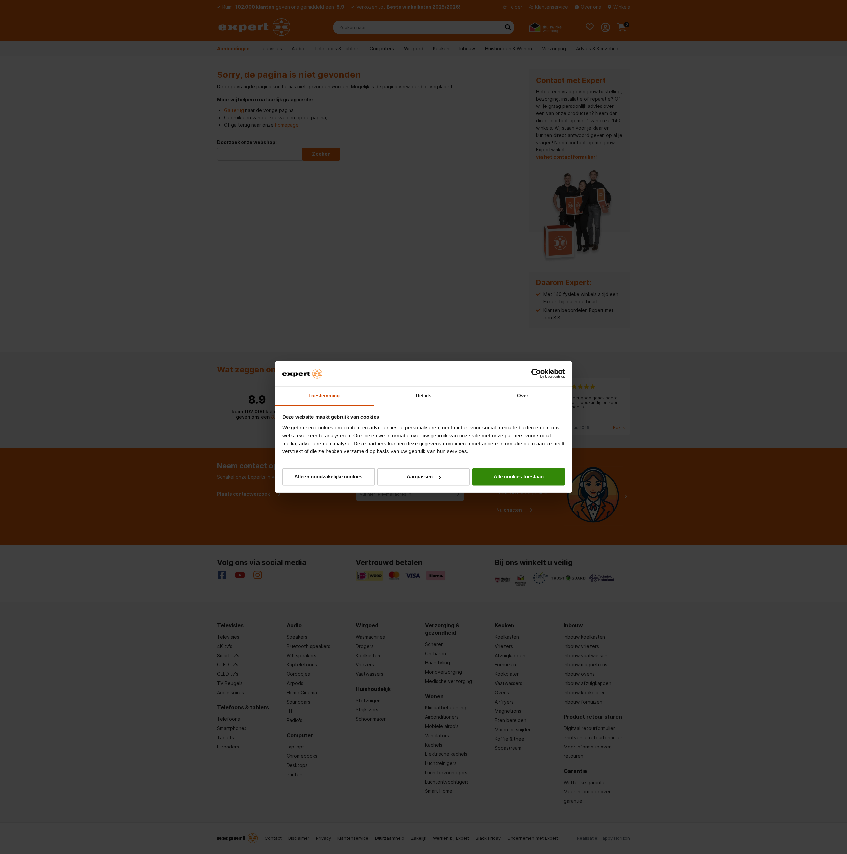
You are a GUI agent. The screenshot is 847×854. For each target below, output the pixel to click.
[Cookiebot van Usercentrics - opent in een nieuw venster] (536, 374)
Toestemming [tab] (324, 395)
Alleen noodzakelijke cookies (328, 477)
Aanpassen (420, 477)
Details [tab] (424, 395)
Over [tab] (522, 395)
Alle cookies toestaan (519, 477)
